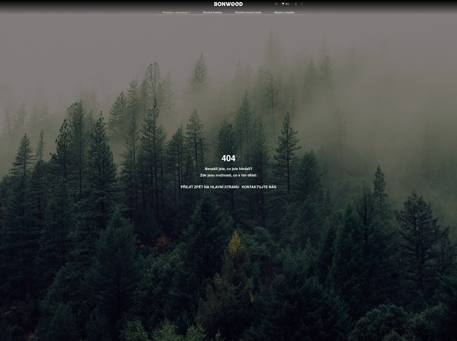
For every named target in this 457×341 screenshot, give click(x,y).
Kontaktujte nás (259, 186)
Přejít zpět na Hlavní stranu (210, 186)
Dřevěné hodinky (212, 12)
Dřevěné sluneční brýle (248, 12)
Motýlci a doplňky (284, 12)
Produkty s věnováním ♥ (176, 12)
